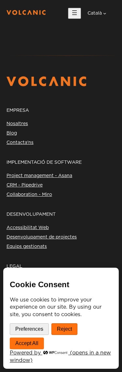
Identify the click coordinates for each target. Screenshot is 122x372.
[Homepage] (26, 13)
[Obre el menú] (74, 13)
